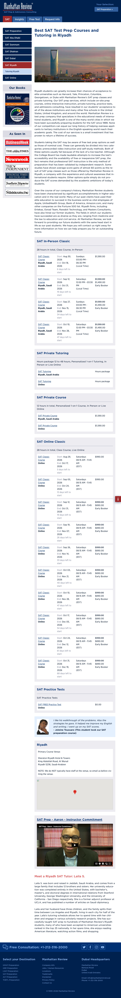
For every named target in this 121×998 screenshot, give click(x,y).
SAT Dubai (10, 58)
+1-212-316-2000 (53, 947)
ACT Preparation (10, 977)
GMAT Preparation (11, 965)
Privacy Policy (48, 980)
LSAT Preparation (10, 971)
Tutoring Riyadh (12, 71)
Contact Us (47, 983)
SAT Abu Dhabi (12, 38)
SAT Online (10, 78)
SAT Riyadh (11, 65)
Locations (46, 971)
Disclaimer (46, 977)
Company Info (48, 965)
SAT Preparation (13, 31)
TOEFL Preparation (11, 980)
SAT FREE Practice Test (49, 704)
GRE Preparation (10, 968)
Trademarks (47, 974)
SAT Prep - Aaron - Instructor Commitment (69, 819)
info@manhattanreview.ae (98, 978)
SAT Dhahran (11, 51)
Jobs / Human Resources (53, 968)
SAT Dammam (12, 44)
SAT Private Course (47, 415)
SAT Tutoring (44, 371)
